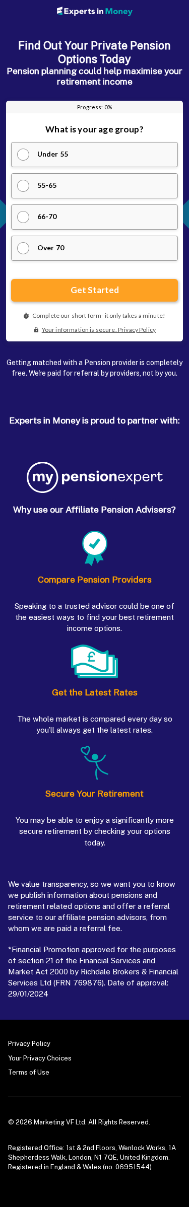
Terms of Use (28, 1072)
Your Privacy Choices (40, 1058)
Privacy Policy (29, 1043)
